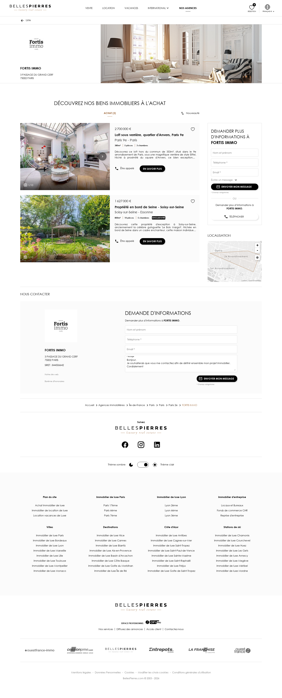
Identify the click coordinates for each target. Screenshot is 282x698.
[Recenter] (257, 257)
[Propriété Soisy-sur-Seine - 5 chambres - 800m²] (65, 228)
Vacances (131, 8)
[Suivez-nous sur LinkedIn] (157, 444)
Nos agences (188, 8)
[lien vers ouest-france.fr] (242, 650)
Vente (89, 8)
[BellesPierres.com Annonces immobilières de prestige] (30, 8)
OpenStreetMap (254, 280)
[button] (234, 180)
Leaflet (244, 280)
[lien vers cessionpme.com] (80, 650)
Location (108, 8)
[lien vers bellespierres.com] (120, 650)
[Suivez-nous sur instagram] (141, 444)
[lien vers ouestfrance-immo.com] (39, 650)
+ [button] (257, 245)
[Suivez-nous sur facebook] (125, 444)
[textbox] (235, 154)
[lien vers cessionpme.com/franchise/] (202, 650)
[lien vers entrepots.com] (161, 650)
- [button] (257, 250)
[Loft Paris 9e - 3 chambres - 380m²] (65, 156)
